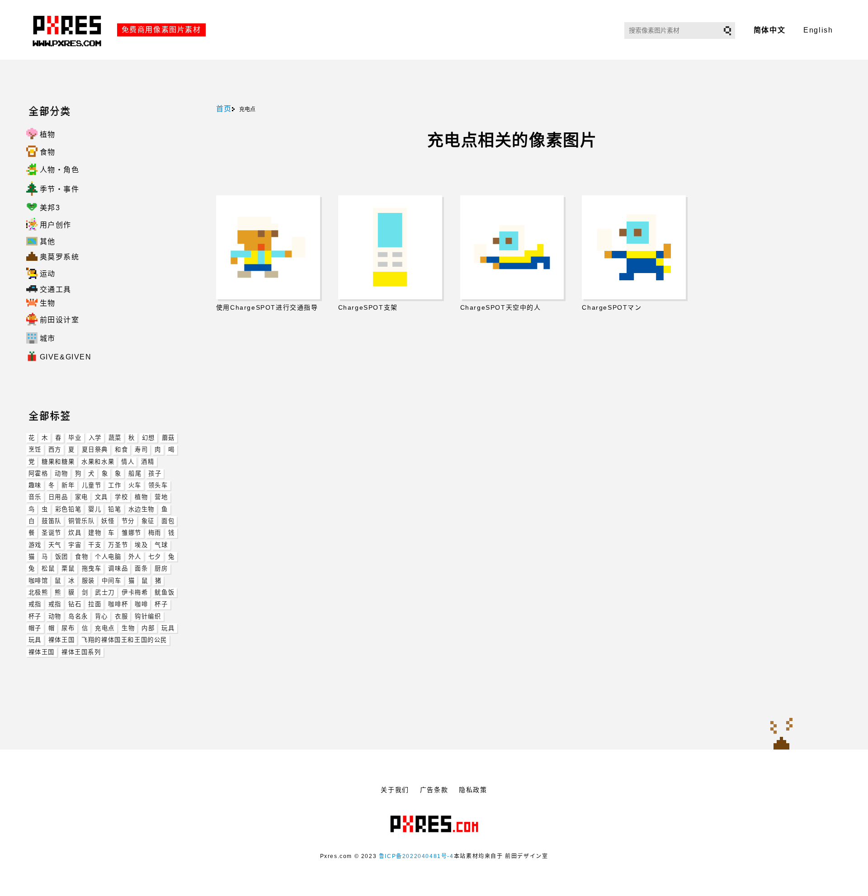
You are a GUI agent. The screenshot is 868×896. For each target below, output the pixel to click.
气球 (161, 545)
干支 (94, 545)
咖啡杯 (118, 604)
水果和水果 (97, 461)
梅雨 (154, 532)
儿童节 (92, 485)
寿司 (141, 449)
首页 (224, 109)
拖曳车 (92, 568)
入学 (95, 437)
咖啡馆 (38, 580)
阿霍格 (38, 473)
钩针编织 (148, 616)
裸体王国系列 (81, 652)
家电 (81, 497)
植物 (141, 497)
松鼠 (48, 568)
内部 (148, 628)
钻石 (74, 604)
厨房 (161, 568)
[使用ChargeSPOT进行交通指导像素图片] (268, 247)
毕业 (74, 437)
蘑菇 (168, 437)
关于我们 (395, 789)
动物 (61, 473)
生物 (128, 628)
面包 (168, 521)
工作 (114, 485)
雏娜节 (132, 532)
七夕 (154, 556)
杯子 (161, 604)
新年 (68, 485)
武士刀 (105, 592)
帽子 (35, 628)
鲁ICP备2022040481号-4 (416, 856)
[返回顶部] (781, 733)
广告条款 (434, 789)
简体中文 (769, 30)
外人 (135, 556)
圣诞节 (51, 532)
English (818, 30)
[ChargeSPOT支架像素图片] (390, 247)
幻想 (148, 437)
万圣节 (118, 545)
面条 (141, 568)
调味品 (118, 568)
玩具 (168, 628)
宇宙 (74, 545)
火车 (135, 485)
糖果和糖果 (58, 461)
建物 (94, 532)
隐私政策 (473, 789)
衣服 (121, 616)
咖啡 (141, 604)
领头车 (158, 485)
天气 (54, 545)
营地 (161, 497)
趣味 (35, 485)
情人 (127, 461)
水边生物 (141, 509)
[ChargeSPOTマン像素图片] (634, 247)
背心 (101, 616)
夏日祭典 (95, 449)
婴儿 (94, 509)
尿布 (68, 628)
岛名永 (78, 616)
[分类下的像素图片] (33, 373)
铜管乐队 (81, 521)
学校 (121, 497)
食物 (81, 556)
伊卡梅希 (135, 592)
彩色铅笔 (68, 509)
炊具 (74, 532)
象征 (148, 521)
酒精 (147, 461)
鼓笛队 (51, 521)
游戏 (35, 545)
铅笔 (114, 509)
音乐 (35, 497)
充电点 (105, 628)
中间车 (112, 580)
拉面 (94, 604)
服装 (88, 580)
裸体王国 (61, 640)
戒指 (35, 604)
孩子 (154, 473)
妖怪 (107, 521)
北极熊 (38, 592)
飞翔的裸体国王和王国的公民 (124, 640)
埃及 (141, 545)
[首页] (68, 56)
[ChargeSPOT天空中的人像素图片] (512, 247)
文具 (101, 497)
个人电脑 (108, 556)
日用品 (58, 497)
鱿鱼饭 (165, 592)
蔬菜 (115, 437)
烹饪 (35, 449)
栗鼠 (68, 568)
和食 (121, 449)
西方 (54, 449)
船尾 (135, 473)
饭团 (61, 556)
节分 (128, 521)
